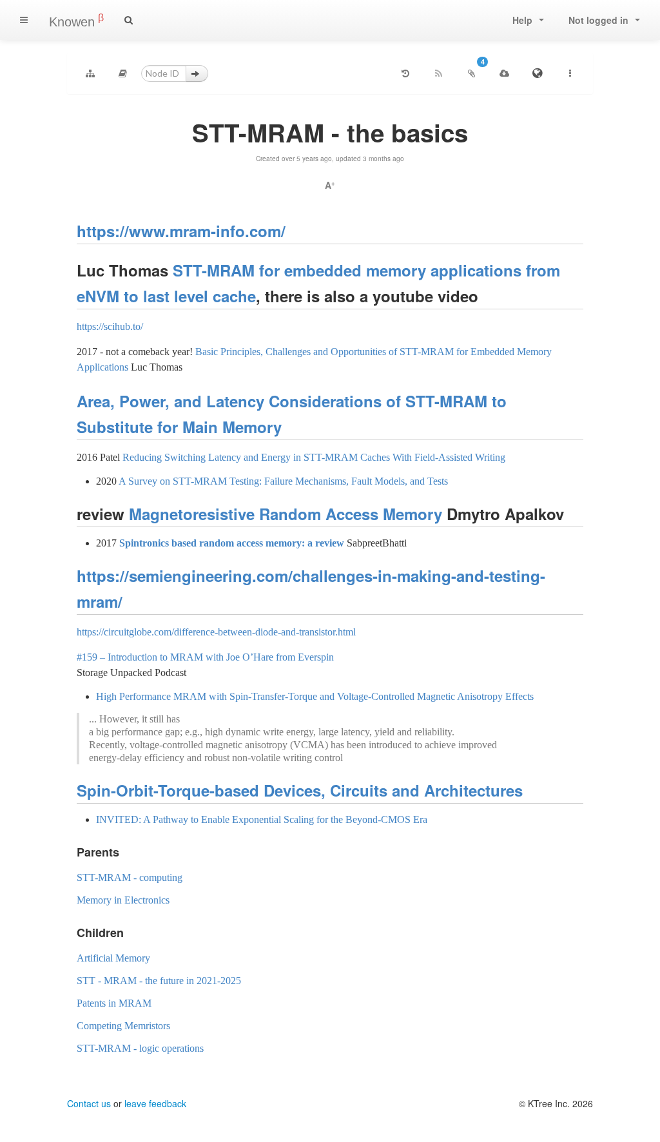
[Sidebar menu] (23, 20)
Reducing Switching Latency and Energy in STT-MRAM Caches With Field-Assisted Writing (313, 457)
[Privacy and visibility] (537, 73)
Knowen (76, 20)
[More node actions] (570, 73)
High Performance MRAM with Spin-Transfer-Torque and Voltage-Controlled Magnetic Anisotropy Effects (315, 696)
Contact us (89, 1103)
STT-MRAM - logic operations (140, 1048)
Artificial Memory (113, 958)
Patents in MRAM (114, 1003)
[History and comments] (405, 73)
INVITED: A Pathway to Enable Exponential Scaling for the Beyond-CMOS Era (261, 819)
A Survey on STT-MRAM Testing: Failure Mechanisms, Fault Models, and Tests (283, 481)
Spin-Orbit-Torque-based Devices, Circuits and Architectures (300, 790)
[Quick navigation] (123, 73)
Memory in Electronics (123, 900)
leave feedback (155, 1103)
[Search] (128, 20)
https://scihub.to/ (110, 326)
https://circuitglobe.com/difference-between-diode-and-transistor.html (216, 631)
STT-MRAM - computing (129, 877)
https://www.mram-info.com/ (181, 231)
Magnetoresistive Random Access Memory (285, 514)
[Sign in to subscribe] (438, 73)
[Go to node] (197, 73)
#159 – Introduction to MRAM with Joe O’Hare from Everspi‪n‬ (205, 657)
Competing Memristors (123, 1025)
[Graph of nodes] (90, 73)
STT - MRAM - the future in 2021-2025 (159, 980)
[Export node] (504, 73)
